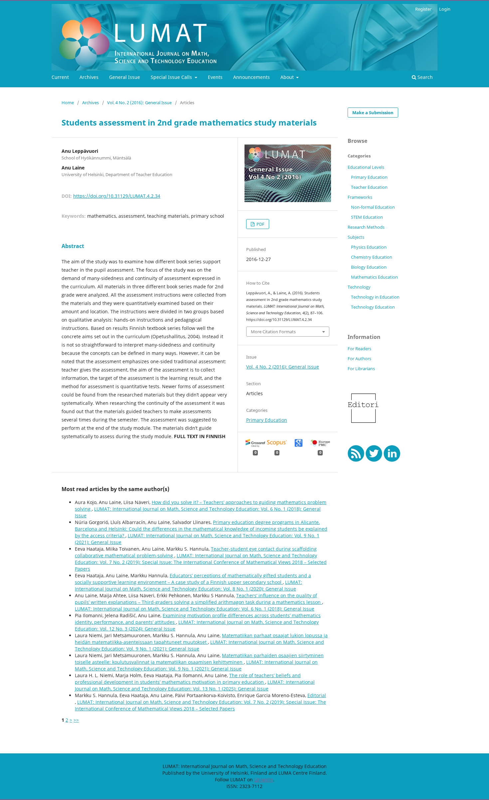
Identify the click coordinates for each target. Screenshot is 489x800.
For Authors (359, 359)
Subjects (356, 237)
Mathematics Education (374, 277)
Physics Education (369, 247)
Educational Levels (366, 167)
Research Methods (366, 227)
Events (215, 77)
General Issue (124, 77)
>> (76, 720)
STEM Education (367, 217)
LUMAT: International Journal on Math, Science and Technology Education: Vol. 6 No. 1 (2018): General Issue (194, 609)
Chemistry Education (371, 257)
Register (423, 9)
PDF (259, 224)
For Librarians (361, 369)
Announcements (251, 77)
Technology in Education (375, 297)
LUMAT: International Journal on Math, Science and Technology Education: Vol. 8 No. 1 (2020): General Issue (188, 585)
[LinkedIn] (392, 460)
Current (60, 77)
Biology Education (369, 267)
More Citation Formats (273, 332)
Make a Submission (373, 113)
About (287, 77)
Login (444, 9)
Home (68, 103)
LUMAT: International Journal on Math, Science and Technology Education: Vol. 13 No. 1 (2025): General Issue (195, 685)
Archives (89, 77)
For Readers (359, 349)
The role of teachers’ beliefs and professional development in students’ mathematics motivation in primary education (188, 678)
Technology (359, 287)
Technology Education (373, 307)
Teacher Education (369, 187)
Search (424, 77)
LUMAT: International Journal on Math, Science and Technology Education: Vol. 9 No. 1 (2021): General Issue (196, 665)
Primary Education (266, 420)
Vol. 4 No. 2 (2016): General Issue (139, 103)
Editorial (316, 695)
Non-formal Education (373, 207)
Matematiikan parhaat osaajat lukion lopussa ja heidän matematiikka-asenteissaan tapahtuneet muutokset (201, 638)
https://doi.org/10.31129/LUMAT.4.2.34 (116, 196)
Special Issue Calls (172, 77)
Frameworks (360, 197)
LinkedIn (263, 779)
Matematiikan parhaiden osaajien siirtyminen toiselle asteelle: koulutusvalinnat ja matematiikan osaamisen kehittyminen (199, 658)
